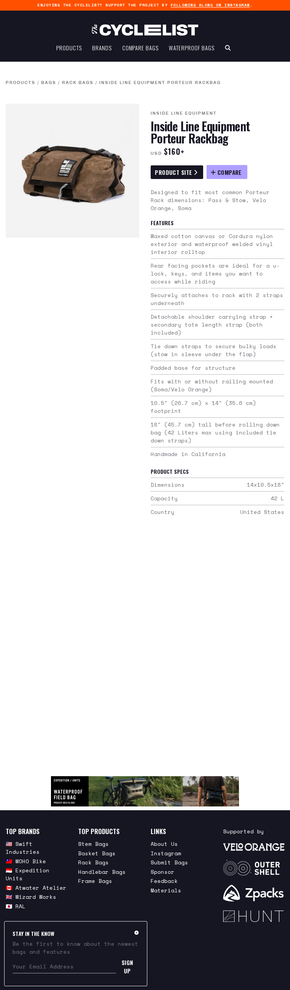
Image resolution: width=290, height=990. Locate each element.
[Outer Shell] (253, 868)
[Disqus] (145, 650)
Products (69, 48)
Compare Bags (140, 48)
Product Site (174, 172)
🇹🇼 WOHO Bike (26, 861)
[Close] (136, 932)
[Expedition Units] (145, 791)
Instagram (166, 853)
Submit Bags (169, 862)
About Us (164, 844)
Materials (166, 890)
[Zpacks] (253, 893)
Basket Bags (97, 853)
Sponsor (162, 872)
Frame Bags (95, 881)
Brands (101, 48)
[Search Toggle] (228, 48)
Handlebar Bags (102, 872)
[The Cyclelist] (145, 30)
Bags (48, 82)
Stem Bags (93, 844)
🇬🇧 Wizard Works (31, 897)
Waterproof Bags (191, 48)
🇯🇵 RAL (16, 906)
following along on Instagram (210, 5)
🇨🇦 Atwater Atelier (36, 888)
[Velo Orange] (253, 846)
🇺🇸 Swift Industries (23, 848)
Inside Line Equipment (184, 113)
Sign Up (127, 966)
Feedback (164, 881)
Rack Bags (78, 82)
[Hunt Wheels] (253, 916)
